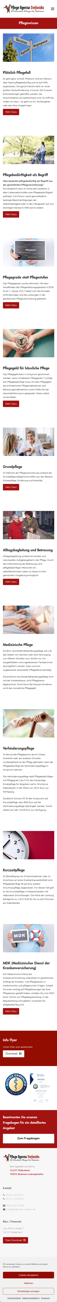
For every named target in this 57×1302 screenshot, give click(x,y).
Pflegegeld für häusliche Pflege (26, 368)
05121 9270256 (15, 1205)
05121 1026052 (15, 1198)
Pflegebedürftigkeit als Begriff (25, 175)
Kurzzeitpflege (14, 870)
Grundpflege (12, 467)
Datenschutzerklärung (31, 1298)
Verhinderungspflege (18, 748)
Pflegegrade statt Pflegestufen (25, 277)
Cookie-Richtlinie (14, 1298)
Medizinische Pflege (18, 645)
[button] (52, 8)
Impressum (45, 1298)
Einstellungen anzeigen (28, 1291)
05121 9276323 (15, 1195)
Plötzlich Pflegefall (17, 73)
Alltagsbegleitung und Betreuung (28, 550)
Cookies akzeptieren (28, 1275)
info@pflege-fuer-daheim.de (20, 1209)
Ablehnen (28, 1283)
